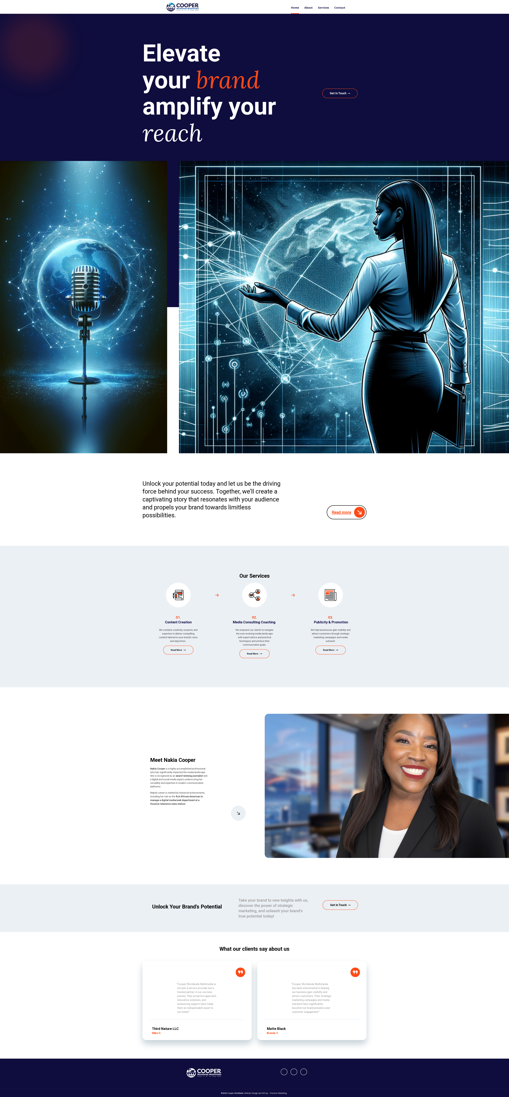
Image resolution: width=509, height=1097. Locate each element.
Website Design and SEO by (265, 1093)
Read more (341, 512)
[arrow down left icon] (238, 813)
